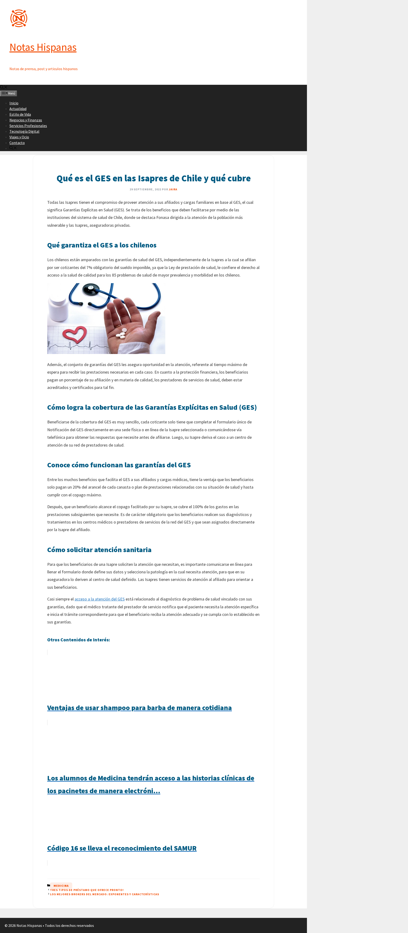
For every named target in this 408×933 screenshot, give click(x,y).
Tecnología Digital (24, 131)
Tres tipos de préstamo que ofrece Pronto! (87, 890)
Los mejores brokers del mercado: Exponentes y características (104, 894)
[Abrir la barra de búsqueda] (4, 87)
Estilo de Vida (20, 114)
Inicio (13, 103)
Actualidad (17, 108)
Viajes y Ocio (19, 137)
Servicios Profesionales (28, 125)
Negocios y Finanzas (25, 120)
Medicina (61, 885)
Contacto (17, 142)
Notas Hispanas (42, 47)
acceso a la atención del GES (100, 599)
